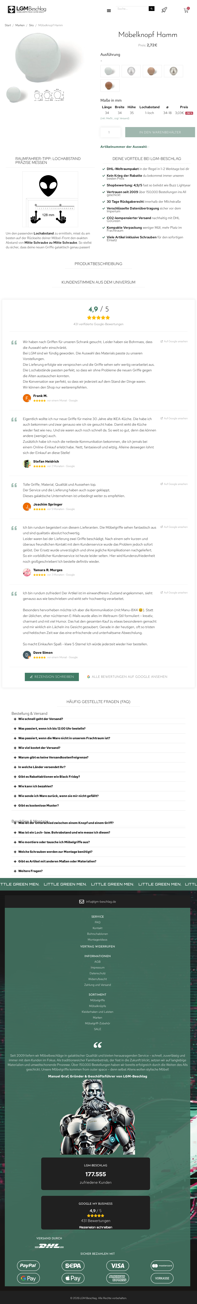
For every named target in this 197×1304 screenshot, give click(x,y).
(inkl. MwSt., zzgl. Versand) (114, 118)
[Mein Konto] (164, 10)
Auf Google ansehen (175, 341)
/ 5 (95, 1215)
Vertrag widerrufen (97, 946)
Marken (20, 25)
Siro (31, 25)
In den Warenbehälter (160, 132)
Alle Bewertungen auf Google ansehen (129, 677)
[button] (109, 10)
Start (8, 25)
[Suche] (151, 8)
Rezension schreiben (54, 677)
